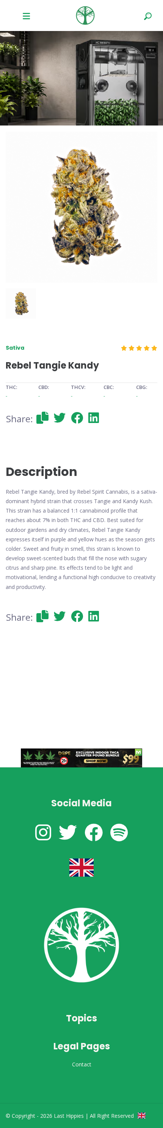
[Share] (42, 418)
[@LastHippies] (43, 832)
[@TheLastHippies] (68, 832)
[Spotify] (119, 832)
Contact (81, 1064)
